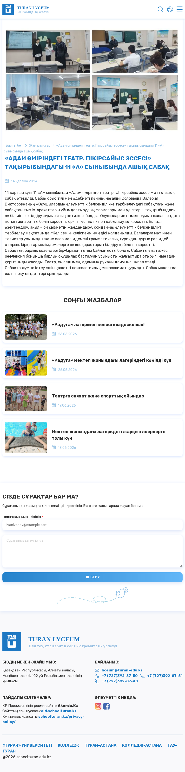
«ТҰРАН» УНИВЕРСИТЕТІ (27, 745)
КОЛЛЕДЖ (68, 745)
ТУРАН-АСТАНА (100, 745)
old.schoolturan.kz (59, 711)
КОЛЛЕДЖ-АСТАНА (142, 745)
